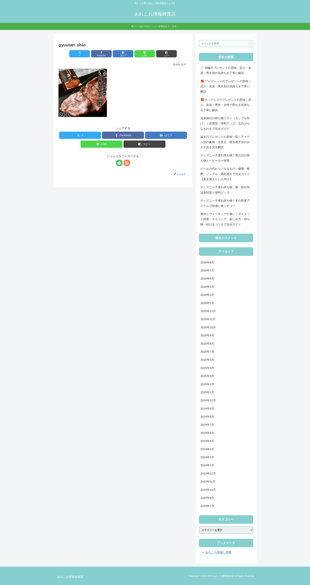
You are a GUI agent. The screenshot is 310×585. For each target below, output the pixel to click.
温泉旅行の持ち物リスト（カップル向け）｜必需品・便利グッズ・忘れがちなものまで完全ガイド (225, 123)
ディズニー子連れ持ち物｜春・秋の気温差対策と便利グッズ (225, 190)
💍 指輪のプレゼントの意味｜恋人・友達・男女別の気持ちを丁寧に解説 (225, 70)
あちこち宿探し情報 (218, 552)
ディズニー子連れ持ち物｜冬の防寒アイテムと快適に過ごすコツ (225, 203)
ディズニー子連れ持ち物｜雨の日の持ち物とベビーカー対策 (225, 158)
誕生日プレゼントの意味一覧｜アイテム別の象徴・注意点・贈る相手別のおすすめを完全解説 (225, 142)
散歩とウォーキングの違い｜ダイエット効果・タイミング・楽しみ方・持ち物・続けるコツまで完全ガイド (225, 219)
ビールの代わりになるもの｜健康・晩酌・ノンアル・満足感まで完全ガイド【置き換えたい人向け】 (225, 174)
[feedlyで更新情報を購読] (119, 163)
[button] (166, 53)
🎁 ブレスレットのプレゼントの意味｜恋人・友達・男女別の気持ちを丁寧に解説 (225, 86)
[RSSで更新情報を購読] (127, 163)
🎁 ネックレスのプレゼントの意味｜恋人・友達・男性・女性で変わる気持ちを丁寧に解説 (225, 105)
